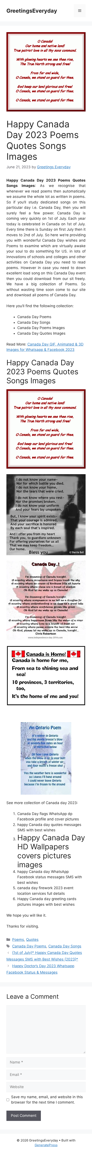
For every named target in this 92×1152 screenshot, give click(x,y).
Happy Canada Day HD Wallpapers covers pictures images (51, 851)
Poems (18, 939)
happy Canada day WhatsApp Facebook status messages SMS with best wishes (49, 877)
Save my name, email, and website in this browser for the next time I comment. (47, 1100)
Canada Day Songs (64, 946)
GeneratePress (46, 1145)
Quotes (32, 939)
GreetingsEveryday (31, 11)
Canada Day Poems (29, 946)
